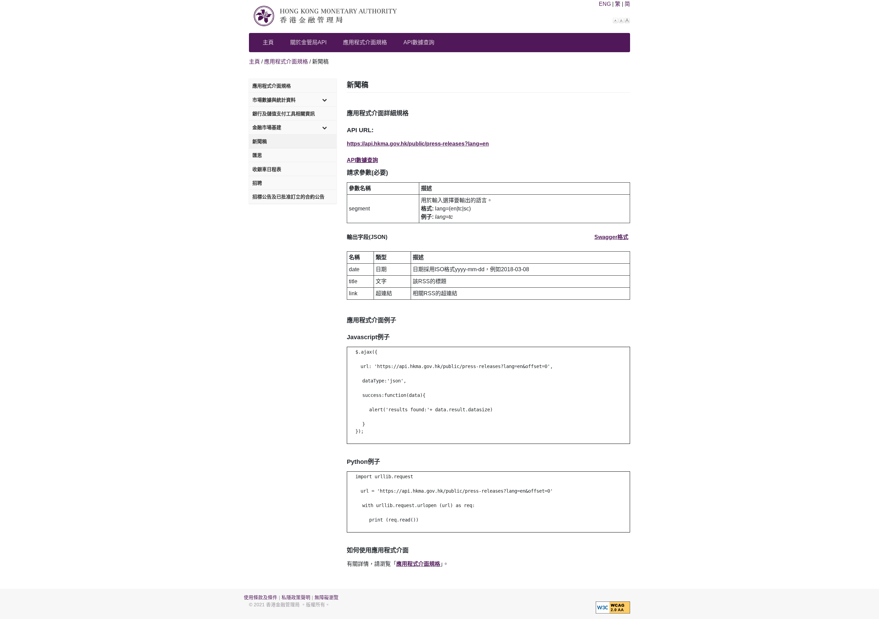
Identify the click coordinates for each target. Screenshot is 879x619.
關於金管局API (308, 42)
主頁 (268, 42)
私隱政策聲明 (296, 597)
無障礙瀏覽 (327, 597)
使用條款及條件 (260, 597)
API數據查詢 (418, 42)
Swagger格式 (611, 237)
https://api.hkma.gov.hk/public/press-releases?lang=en (418, 144)
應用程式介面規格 (365, 42)
